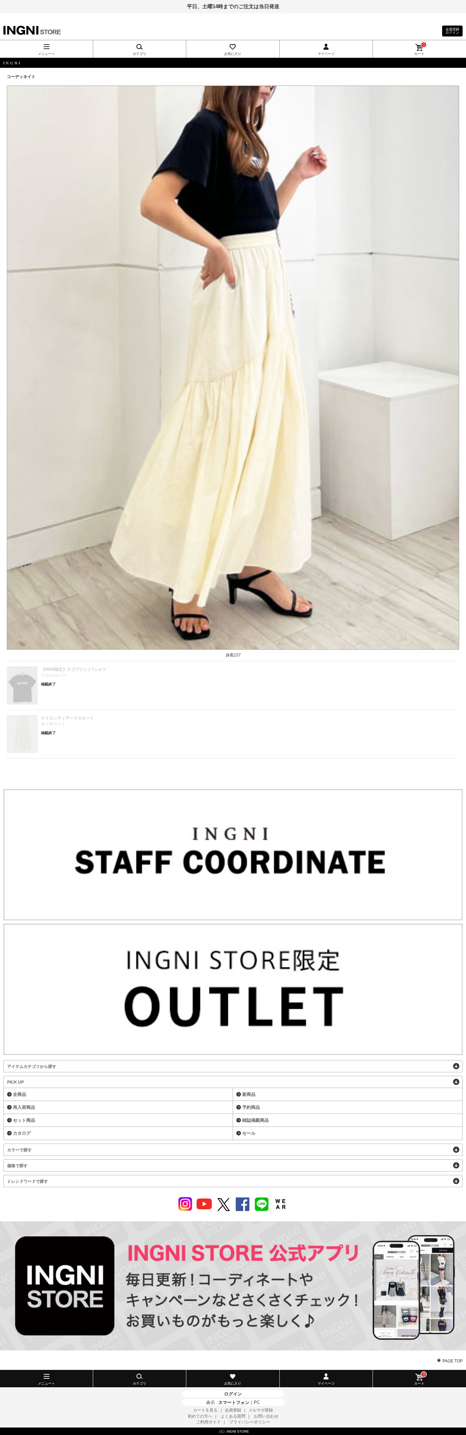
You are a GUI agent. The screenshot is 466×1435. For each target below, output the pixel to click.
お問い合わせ (266, 1416)
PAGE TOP (452, 1361)
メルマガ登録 (260, 1410)
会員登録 (233, 1410)
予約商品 (251, 1107)
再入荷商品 (24, 1107)
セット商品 (24, 1120)
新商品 (249, 1094)
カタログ (22, 1133)
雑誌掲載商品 (255, 1120)
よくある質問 (233, 1416)
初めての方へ (200, 1416)
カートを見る (205, 1410)
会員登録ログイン (452, 30)
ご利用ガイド (208, 1422)
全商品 (19, 1094)
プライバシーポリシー (249, 1422)
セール (249, 1133)
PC (257, 1402)
